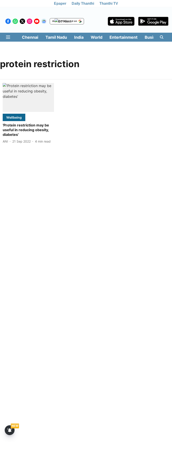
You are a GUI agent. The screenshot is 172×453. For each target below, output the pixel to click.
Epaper (60, 3)
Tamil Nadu (56, 37)
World (96, 37)
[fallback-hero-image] (28, 97)
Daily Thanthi (83, 3)
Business (154, 37)
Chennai (30, 37)
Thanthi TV (108, 3)
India (79, 37)
